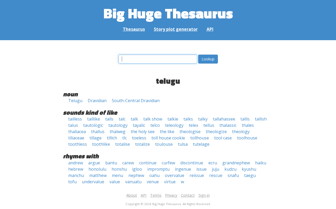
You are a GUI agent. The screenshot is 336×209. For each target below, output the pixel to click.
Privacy (171, 195)
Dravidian (97, 100)
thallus (97, 131)
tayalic (139, 125)
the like (167, 131)
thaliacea (77, 131)
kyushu (249, 169)
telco (155, 125)
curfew (168, 163)
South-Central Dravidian (136, 100)
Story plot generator (176, 29)
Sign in (204, 195)
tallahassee (224, 119)
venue (153, 182)
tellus (208, 125)
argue (94, 163)
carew (128, 163)
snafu (233, 175)
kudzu (230, 169)
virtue (170, 182)
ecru (212, 163)
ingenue (183, 169)
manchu (76, 175)
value (114, 182)
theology (241, 131)
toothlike (101, 144)
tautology (118, 125)
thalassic (228, 125)
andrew (75, 163)
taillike (93, 119)
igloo (137, 169)
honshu (119, 169)
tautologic (93, 125)
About (131, 195)
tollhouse (199, 138)
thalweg (117, 131)
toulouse (164, 144)
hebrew (75, 169)
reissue (197, 175)
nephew (136, 175)
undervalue (93, 182)
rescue (215, 175)
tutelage (201, 144)
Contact (188, 195)
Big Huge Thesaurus (168, 13)
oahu (154, 175)
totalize (142, 144)
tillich (112, 138)
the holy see (143, 131)
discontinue (191, 163)
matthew (98, 175)
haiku (260, 163)
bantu (111, 163)
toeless (139, 138)
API (210, 29)
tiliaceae (76, 138)
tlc (124, 138)
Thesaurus (134, 29)
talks (188, 119)
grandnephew (236, 163)
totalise (122, 144)
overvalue (174, 175)
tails (109, 119)
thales (248, 125)
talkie (172, 119)
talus (73, 125)
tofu (72, 182)
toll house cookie (168, 138)
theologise (190, 131)
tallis (245, 119)
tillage (96, 138)
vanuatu (133, 182)
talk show (152, 119)
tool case (223, 138)
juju (215, 169)
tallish (261, 119)
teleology (174, 125)
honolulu (97, 169)
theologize (216, 131)
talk (134, 119)
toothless (77, 144)
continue (147, 163)
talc (122, 119)
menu (117, 175)
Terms (155, 195)
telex (193, 125)
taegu (250, 175)
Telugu (75, 100)
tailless (75, 119)
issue (201, 169)
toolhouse (247, 138)
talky (203, 119)
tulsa (183, 144)
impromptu (158, 169)
